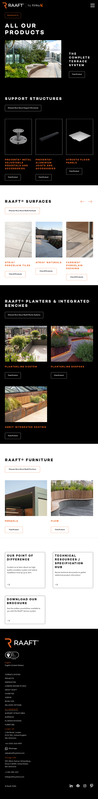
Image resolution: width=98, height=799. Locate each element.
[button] (93, 5)
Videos (8, 699)
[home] (13, 5)
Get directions (10, 739)
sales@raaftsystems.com (14, 754)
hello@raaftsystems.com (14, 778)
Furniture (9, 726)
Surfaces (9, 718)
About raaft (11, 691)
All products (11, 711)
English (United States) (14, 667)
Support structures (15, 715)
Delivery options (13, 706)
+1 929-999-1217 (11, 773)
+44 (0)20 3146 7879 (13, 745)
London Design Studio (15, 687)
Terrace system (12, 676)
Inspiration (10, 684)
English (8, 664)
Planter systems (13, 722)
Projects (9, 680)
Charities (9, 695)
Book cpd (9, 703)
